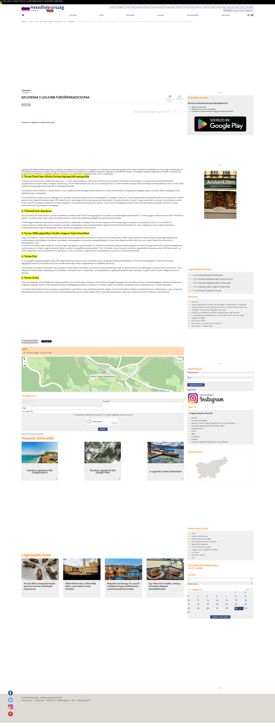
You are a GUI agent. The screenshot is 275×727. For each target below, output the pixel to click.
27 (217, 608)
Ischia (193, 534)
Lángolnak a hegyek (198, 318)
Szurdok (131, 21)
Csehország (130, 7)
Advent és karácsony (82, 21)
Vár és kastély (177, 21)
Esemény (106, 21)
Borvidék (99, 21)
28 (227, 608)
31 (189, 612)
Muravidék (58, 21)
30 (246, 608)
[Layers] (180, 360)
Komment (106, 401)
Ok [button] (1, 3)
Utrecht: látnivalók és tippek (201, 547)
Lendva (194, 439)
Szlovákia (249, 7)
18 (198, 604)
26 (208, 608)
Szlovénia (227, 10)
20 (217, 604)
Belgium (121, 7)
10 (189, 600)
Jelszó (189, 377)
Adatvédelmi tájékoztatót (85, 415)
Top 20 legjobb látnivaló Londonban (204, 542)
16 (246, 600)
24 (189, 608)
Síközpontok (123, 21)
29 (236, 608)
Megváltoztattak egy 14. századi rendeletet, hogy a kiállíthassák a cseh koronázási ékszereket (123, 586)
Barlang (93, 21)
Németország (209, 7)
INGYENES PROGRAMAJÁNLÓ (203, 565)
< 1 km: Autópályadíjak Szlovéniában (207, 275)
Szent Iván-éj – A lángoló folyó (202, 326)
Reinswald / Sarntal (198, 555)
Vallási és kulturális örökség (163, 21)
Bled (36, 21)
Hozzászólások (193, 15)
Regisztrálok (191, 390)
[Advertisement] (102, 146)
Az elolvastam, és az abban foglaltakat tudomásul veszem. (103, 415)
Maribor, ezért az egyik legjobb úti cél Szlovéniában (213, 423)
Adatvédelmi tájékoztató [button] (53, 1)
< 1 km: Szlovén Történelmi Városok (206, 290)
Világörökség (188, 21)
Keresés (160, 15)
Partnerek (50, 700)
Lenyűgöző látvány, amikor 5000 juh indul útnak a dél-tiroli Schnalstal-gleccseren (219, 307)
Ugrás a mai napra (220, 617)
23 (246, 604)
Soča (64, 21)
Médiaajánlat (63, 700)
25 (198, 608)
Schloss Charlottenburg (199, 536)
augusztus (197, 589)
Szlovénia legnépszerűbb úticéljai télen (207, 426)
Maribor (50, 21)
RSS (73, 700)
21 (227, 604)
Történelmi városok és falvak (144, 21)
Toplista (31, 21)
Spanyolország (232, 7)
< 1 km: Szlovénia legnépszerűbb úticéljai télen (211, 283)
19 (208, 604)
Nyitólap (73, 15)
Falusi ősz (194, 302)
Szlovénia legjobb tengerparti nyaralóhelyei (209, 442)
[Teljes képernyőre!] (24, 365)
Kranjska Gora (197, 428)
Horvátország (189, 7)
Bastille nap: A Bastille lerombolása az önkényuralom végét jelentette (215, 313)
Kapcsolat (225, 15)
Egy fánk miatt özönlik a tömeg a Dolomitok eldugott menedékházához (165, 586)
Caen (193, 558)
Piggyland (249, 10)
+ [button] (24, 359)
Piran (193, 431)
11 (198, 600)
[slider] (176, 111)
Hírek (101, 15)
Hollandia (179, 7)
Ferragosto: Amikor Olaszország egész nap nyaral (208, 310)
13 (217, 600)
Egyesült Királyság (143, 7)
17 (189, 604)
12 (208, 600)
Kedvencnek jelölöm (31, 341)
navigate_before (189, 589)
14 (227, 600)
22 (236, 604)
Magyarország (238, 10)
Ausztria (113, 7)
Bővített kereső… (193, 584)
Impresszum (27, 700)
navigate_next (251, 583)
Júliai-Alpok (43, 21)
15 (236, 600)
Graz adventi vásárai (198, 321)
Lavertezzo (195, 552)
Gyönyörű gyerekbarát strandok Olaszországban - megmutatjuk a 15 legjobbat (218, 305)
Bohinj (194, 418)
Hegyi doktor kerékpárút (199, 544)
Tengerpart (71, 21)
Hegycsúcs (114, 21)
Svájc (242, 7)
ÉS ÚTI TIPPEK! (195, 568)
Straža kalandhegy (199, 420)
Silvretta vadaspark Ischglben (201, 539)
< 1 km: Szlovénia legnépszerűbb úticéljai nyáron (212, 279)
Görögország (169, 7)
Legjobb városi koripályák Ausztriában (204, 550)
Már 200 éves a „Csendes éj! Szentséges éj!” (206, 323)
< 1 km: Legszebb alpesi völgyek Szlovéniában (210, 286)
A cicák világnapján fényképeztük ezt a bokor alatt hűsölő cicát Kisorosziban (217, 315)
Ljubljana (24, 21)
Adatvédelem (83, 700)
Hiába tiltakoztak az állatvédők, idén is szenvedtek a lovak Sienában (80, 586)
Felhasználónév (192, 372)
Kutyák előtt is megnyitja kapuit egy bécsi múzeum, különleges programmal (39, 586)
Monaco (199, 7)
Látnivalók (130, 15)
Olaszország (220, 7)
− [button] (24, 362)
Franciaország (157, 7)
